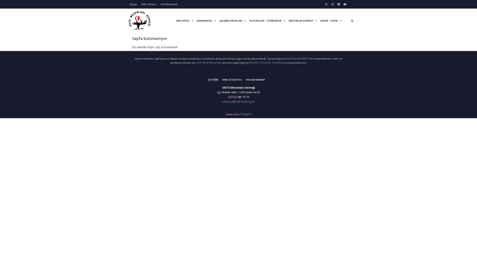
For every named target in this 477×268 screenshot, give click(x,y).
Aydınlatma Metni (298, 58)
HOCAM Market (169, 4)
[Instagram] (332, 4)
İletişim (133, 4)
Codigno (246, 114)
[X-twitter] (326, 4)
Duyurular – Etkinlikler (265, 20)
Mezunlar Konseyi (301, 20)
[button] (352, 21)
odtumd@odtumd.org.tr (238, 102)
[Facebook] (338, 4)
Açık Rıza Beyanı (207, 62)
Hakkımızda (204, 20)
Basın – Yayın (329, 20)
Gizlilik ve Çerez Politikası (267, 62)
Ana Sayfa (182, 20)
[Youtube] (345, 4)
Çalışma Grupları (230, 20)
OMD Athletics (149, 4)
